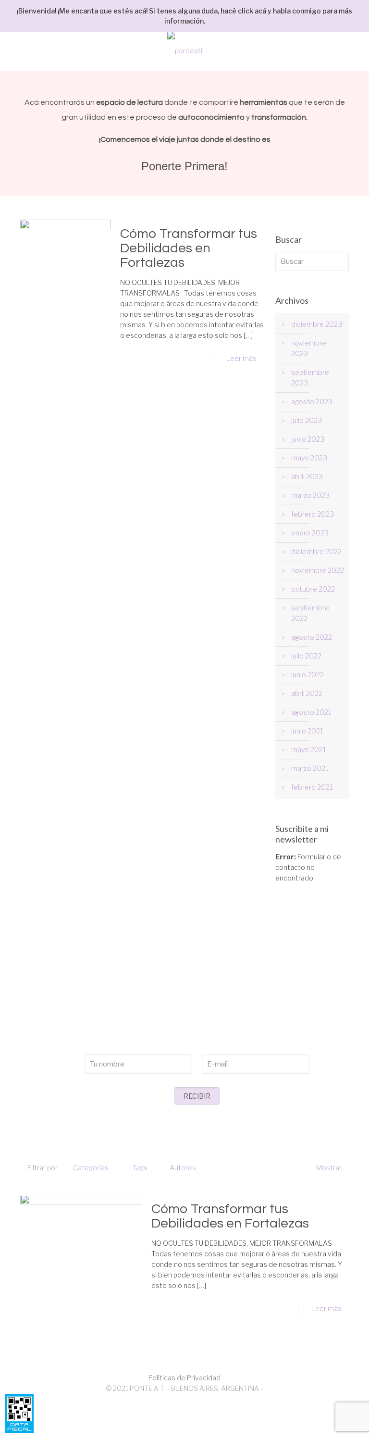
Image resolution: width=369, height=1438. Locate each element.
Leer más (241, 358)
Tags (140, 1168)
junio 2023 (307, 439)
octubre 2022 (313, 589)
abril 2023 (307, 476)
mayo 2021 (308, 749)
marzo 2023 (310, 495)
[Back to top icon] (323, 1418)
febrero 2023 (312, 514)
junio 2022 (307, 674)
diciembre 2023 (316, 324)
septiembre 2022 (310, 613)
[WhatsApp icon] (179, 1404)
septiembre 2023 (310, 377)
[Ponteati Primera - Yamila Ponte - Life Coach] (184, 51)
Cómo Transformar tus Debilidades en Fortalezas (188, 248)
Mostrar (329, 1168)
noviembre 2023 (308, 348)
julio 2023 (306, 420)
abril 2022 (306, 693)
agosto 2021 (311, 712)
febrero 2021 (311, 787)
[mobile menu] (353, 51)
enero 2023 (310, 533)
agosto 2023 (311, 401)
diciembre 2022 (316, 551)
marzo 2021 (309, 768)
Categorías (91, 1168)
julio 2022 (306, 656)
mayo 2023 (309, 458)
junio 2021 (307, 731)
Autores (183, 1168)
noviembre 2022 (317, 570)
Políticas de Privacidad (184, 1378)
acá (260, 11)
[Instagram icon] (189, 1404)
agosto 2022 (311, 637)
